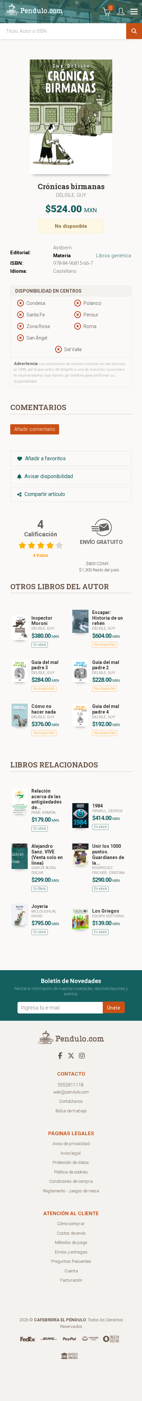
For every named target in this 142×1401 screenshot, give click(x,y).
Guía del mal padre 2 (105, 665)
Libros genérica (113, 256)
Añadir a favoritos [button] (45, 458)
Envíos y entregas (71, 1252)
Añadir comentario (34, 429)
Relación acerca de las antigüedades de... (46, 799)
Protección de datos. (71, 1162)
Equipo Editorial (108, 916)
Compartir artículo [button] (44, 494)
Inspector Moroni (42, 620)
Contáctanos (71, 1101)
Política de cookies (71, 1172)
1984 (97, 805)
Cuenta (71, 1270)
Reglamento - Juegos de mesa (71, 1190)
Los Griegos (105, 911)
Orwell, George (107, 811)
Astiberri (62, 248)
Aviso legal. (71, 1153)
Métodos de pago (71, 1242)
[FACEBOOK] (60, 1055)
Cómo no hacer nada (43, 709)
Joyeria (39, 906)
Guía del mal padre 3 (44, 665)
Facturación (71, 1280)
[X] (71, 1055)
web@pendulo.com (71, 1092)
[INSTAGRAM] (82, 1055)
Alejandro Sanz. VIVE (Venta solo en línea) (47, 854)
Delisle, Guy (71, 195)
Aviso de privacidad (71, 1143)
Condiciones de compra (71, 1181)
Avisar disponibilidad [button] (48, 476)
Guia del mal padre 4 (105, 709)
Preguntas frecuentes (71, 1261)
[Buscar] (134, 31)
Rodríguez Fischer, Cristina (108, 870)
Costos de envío (71, 1233)
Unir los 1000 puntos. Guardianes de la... (108, 854)
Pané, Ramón (43, 812)
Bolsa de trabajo (71, 1110)
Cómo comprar (71, 1223)
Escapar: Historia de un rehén (107, 618)
